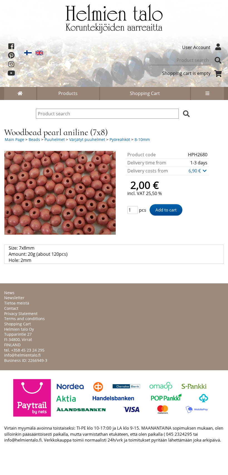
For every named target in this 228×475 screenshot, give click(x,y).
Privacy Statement (21, 313)
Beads (34, 139)
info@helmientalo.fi (22, 355)
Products (68, 93)
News (9, 292)
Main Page (14, 139)
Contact (11, 308)
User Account (196, 47)
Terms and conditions (24, 318)
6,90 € (195, 171)
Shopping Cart (145, 93)
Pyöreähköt (120, 139)
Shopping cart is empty (186, 73)
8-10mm (142, 139)
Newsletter (14, 297)
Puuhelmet (54, 139)
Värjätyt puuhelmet (87, 139)
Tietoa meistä (16, 303)
